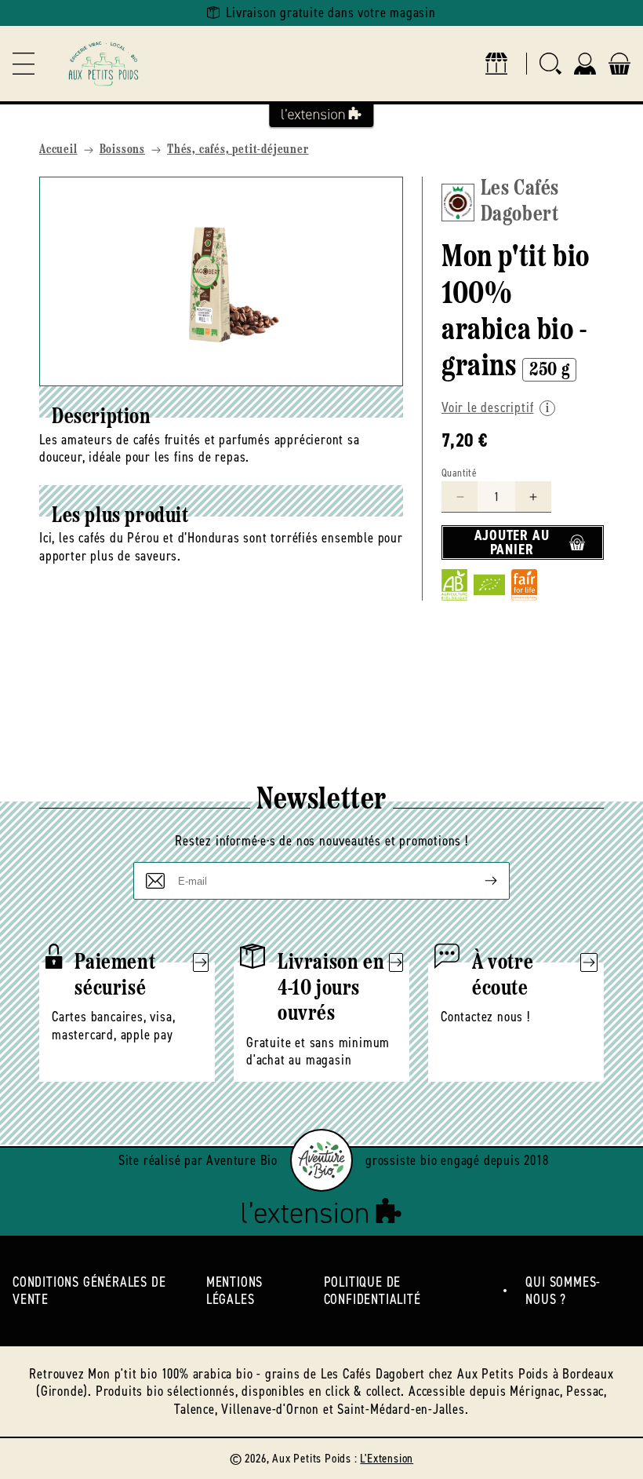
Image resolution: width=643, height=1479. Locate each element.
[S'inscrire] (478, 881)
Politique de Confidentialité (372, 1291)
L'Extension (386, 1458)
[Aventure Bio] (321, 1160)
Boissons (122, 150)
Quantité (459, 473)
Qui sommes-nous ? (563, 1291)
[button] (24, 63)
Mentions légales (234, 1291)
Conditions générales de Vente (89, 1291)
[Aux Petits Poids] (103, 63)
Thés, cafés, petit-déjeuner (238, 150)
